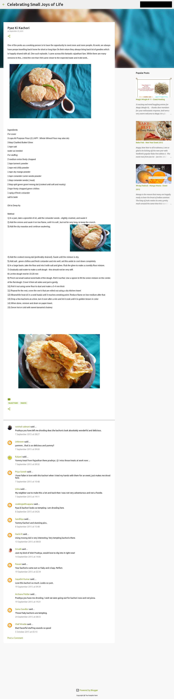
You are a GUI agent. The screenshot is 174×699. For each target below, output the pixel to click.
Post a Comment (15, 638)
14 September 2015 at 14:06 (28, 557)
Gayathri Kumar (22, 579)
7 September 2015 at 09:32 (27, 464)
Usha (17, 489)
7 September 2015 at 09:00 (27, 449)
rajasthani (13, 403)
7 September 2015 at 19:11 (27, 496)
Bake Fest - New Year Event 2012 (149, 143)
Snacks (23, 403)
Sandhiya (19, 519)
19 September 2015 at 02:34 (28, 572)
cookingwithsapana (24, 504)
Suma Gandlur (21, 609)
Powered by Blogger (88, 690)
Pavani (18, 564)
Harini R (18, 534)
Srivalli (18, 549)
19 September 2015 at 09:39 (28, 587)
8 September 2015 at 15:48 (27, 527)
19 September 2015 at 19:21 (28, 602)
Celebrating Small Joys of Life (35, 4)
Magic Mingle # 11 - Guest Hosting (150, 99)
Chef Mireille (20, 624)
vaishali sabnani (22, 426)
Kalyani (18, 457)
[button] (9, 36)
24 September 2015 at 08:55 (28, 617)
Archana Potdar (22, 594)
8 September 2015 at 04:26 (27, 512)
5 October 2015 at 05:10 (26, 632)
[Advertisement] (59, 665)
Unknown (19, 442)
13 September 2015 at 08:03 (28, 542)
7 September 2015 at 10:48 (27, 481)
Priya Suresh (20, 472)
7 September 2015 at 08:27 (27, 434)
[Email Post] (9, 400)
